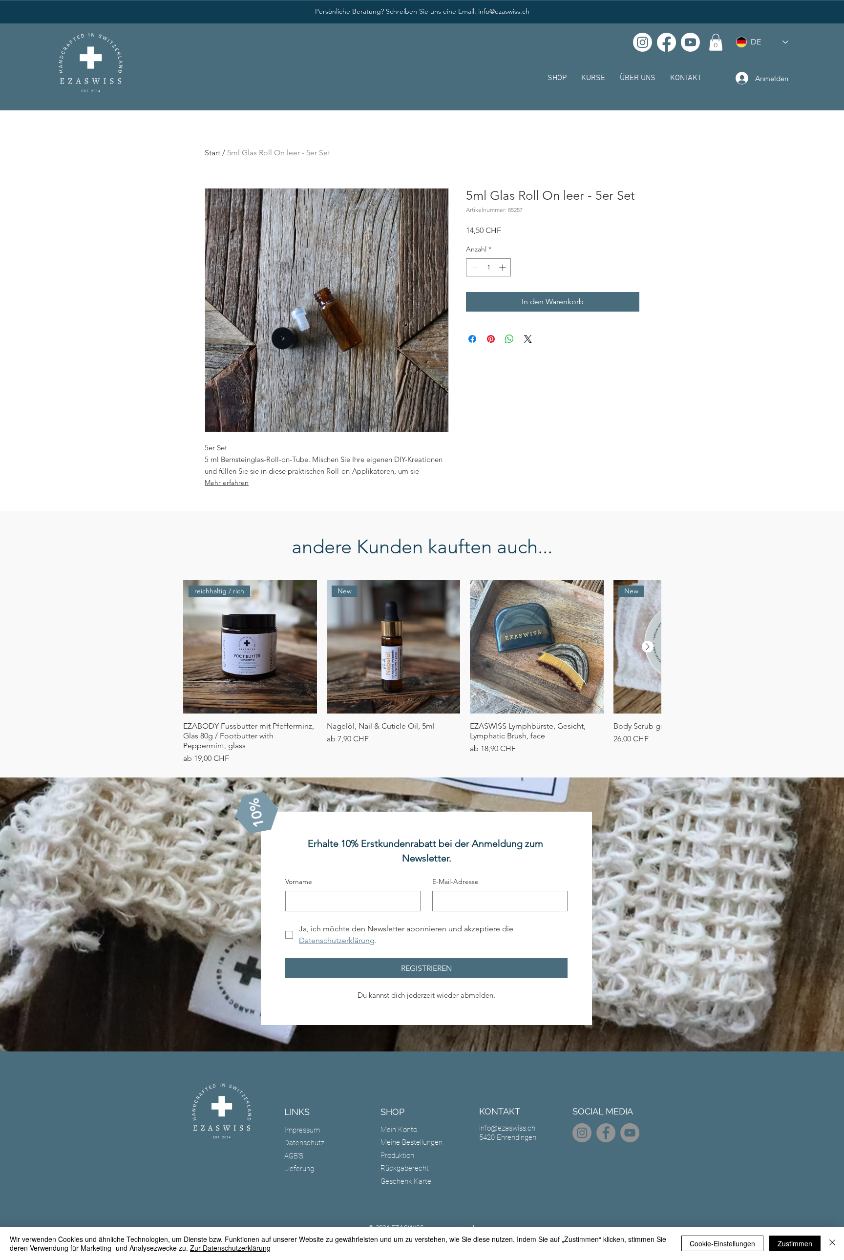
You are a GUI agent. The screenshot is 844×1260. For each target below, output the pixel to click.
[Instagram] (642, 42)
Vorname (298, 881)
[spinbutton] (488, 267)
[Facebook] (666, 42)
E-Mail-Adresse (455, 881)
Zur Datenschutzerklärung (230, 1248)
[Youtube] (690, 42)
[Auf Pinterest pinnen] (491, 339)
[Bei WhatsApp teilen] (509, 339)
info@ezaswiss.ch (503, 11)
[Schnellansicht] (537, 647)
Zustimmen (795, 1243)
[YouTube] (629, 1132)
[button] (716, 42)
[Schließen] (832, 1243)
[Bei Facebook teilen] (472, 339)
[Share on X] (528, 339)
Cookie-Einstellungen (722, 1243)
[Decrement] (473, 267)
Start (212, 152)
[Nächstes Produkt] (648, 646)
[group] (422, 672)
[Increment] (503, 267)
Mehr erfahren (227, 482)
